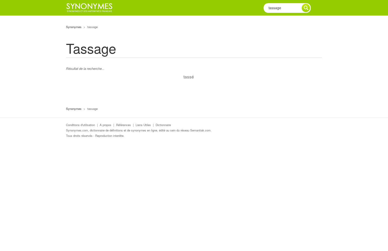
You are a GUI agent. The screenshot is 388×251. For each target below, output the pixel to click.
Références (123, 125)
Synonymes (74, 27)
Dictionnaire (163, 125)
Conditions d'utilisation (80, 125)
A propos (105, 125)
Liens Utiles (143, 125)
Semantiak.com (200, 130)
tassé (188, 76)
